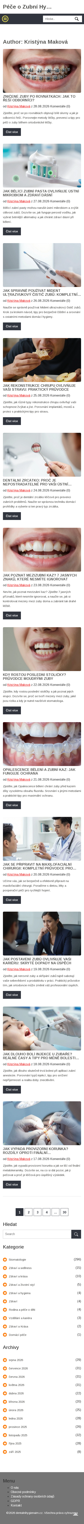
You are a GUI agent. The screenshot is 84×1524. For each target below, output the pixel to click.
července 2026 (18, 1368)
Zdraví (13, 1301)
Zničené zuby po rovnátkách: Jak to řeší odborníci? (39, 98)
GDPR (15, 1501)
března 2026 (17, 1401)
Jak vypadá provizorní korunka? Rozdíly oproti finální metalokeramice (35, 1151)
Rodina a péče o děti (22, 1309)
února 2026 (16, 1410)
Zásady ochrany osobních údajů (32, 1496)
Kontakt (16, 1505)
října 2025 (15, 1443)
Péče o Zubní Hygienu (27, 7)
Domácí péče (17, 1334)
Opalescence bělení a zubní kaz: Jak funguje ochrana (39, 772)
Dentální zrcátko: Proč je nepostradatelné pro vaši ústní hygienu (35, 482)
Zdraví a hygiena (19, 1293)
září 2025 (15, 1451)
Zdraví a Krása (18, 1326)
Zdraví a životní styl (22, 1284)
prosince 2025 (18, 1426)
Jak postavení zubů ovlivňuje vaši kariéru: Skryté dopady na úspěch (37, 961)
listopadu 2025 (18, 1435)
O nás (15, 1487)
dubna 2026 (16, 1393)
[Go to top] (77, 1517)
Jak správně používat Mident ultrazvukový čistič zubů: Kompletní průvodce (40, 293)
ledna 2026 (16, 1418)
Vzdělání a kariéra (20, 1318)
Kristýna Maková (18, 106)
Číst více (12, 132)
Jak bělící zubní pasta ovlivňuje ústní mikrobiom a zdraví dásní (41, 193)
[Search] (76, 1234)
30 (64, 1212)
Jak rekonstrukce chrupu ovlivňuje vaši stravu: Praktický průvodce (39, 387)
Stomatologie (17, 1259)
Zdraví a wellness (20, 1268)
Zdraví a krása (18, 1276)
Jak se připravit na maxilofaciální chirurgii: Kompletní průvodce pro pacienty (38, 866)
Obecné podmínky (23, 1492)
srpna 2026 (16, 1360)
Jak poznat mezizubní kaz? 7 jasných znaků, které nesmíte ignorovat (40, 577)
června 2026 (17, 1376)
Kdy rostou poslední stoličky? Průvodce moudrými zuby (34, 677)
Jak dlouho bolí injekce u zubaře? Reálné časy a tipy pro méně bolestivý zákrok (41, 1056)
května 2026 (16, 1385)
